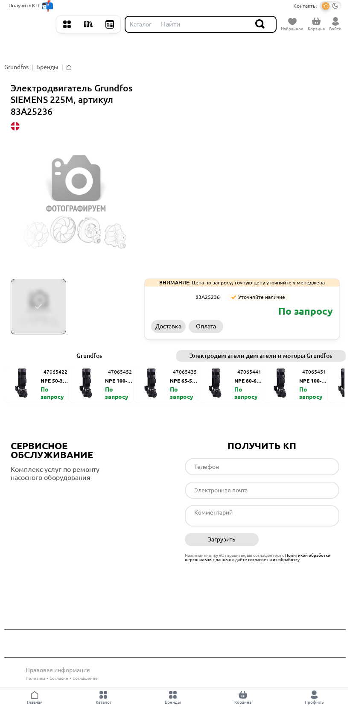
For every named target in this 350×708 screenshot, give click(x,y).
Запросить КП (279, 326)
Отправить (302, 539)
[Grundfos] (170, 297)
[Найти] (260, 24)
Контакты (305, 6)
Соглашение (85, 678)
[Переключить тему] (330, 5)
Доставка (168, 326)
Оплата (206, 326)
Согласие (59, 678)
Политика (35, 678)
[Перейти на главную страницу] (30, 24)
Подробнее (46, 495)
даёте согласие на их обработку (267, 559)
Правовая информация (58, 670)
